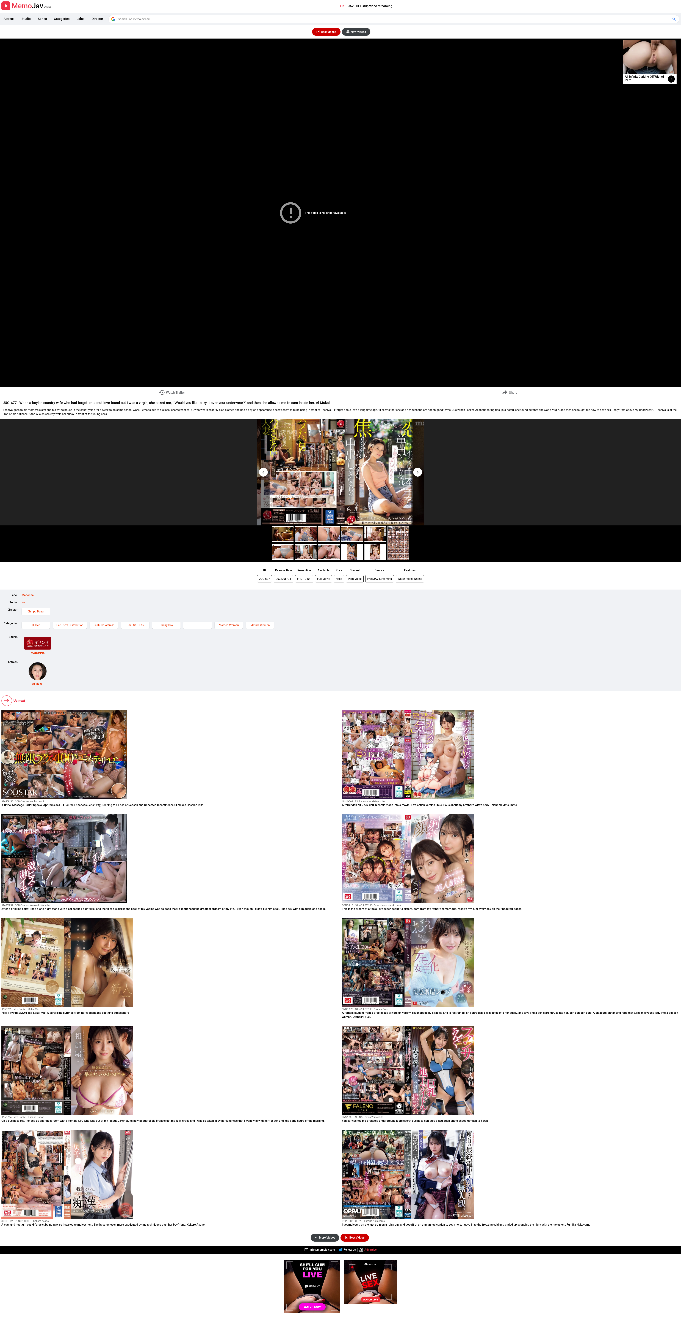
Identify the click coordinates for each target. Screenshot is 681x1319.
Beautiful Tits (135, 625)
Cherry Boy (166, 625)
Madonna (28, 595)
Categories (62, 19)
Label (81, 19)
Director (97, 19)
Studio (26, 19)
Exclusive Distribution (69, 625)
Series (42, 19)
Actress (9, 19)
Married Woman (229, 625)
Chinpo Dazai (35, 611)
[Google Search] (674, 19)
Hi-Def (36, 625)
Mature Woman (260, 625)
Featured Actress (103, 625)
